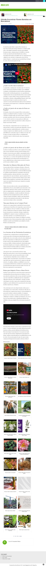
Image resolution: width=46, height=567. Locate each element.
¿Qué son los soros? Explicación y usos (11, 15)
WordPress (17, 565)
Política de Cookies (6, 559)
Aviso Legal (4, 557)
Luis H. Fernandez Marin (14, 541)
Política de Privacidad (7, 556)
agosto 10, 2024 (4, 23)
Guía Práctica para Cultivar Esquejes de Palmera (35, 15)
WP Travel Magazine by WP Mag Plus (29, 565)
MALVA (5, 5)
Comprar (10, 23)
